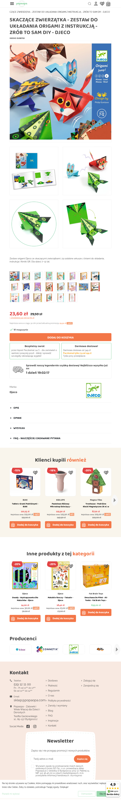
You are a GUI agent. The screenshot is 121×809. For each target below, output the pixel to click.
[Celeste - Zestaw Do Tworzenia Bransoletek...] (37, 276)
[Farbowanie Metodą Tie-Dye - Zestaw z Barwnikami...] (72, 276)
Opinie (17, 418)
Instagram (35, 726)
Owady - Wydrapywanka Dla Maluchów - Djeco (25, 599)
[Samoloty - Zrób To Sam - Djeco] (95, 286)
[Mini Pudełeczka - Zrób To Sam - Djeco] (61, 286)
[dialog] (60, 789)
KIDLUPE (60, 499)
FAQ (50, 715)
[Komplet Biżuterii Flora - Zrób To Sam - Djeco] (14, 286)
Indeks (13, 38)
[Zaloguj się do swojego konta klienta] (96, 4)
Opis (16, 408)
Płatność (53, 685)
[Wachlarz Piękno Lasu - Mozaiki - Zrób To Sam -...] (37, 297)
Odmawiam (86, 794)
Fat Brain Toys (96, 593)
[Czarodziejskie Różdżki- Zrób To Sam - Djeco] (49, 276)
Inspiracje (53, 720)
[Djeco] (74, 649)
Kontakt (52, 725)
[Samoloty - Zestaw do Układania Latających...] (84, 286)
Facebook (28, 726)
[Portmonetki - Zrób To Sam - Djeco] (72, 286)
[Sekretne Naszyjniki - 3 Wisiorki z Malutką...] (14, 297)
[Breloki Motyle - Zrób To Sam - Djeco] (26, 276)
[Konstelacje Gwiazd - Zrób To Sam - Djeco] (26, 286)
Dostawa (53, 680)
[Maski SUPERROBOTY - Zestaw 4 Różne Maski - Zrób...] (49, 286)
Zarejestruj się (91, 685)
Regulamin (54, 690)
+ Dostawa (22, 317)
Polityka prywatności (59, 700)
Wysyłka (19, 428)
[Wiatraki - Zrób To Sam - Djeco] (49, 297)
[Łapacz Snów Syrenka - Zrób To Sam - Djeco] (61, 297)
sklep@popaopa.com (29, 700)
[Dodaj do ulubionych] (35, 473)
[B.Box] (21, 649)
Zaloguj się (89, 680)
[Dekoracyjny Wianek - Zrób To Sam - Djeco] (61, 276)
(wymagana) (62, 771)
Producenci (23, 638)
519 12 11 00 (22, 684)
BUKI (25, 499)
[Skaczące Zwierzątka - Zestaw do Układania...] (14, 276)
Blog (50, 710)
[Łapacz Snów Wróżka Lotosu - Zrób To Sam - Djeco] (72, 297)
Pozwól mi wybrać (11, 794)
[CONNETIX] (47, 649)
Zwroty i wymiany (57, 705)
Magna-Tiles (96, 499)
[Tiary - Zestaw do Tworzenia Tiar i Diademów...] (26, 297)
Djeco (13, 392)
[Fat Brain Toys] (100, 649)
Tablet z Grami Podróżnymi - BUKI (25, 505)
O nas (51, 695)
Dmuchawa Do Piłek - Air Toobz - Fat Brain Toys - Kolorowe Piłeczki (96, 600)
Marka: (13, 387)
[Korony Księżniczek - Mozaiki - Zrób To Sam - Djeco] (37, 286)
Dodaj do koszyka (60, 337)
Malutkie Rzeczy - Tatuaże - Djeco (60, 599)
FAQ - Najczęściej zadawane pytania (36, 438)
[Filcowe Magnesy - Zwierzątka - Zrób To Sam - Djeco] (84, 276)
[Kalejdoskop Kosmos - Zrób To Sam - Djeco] (95, 276)
